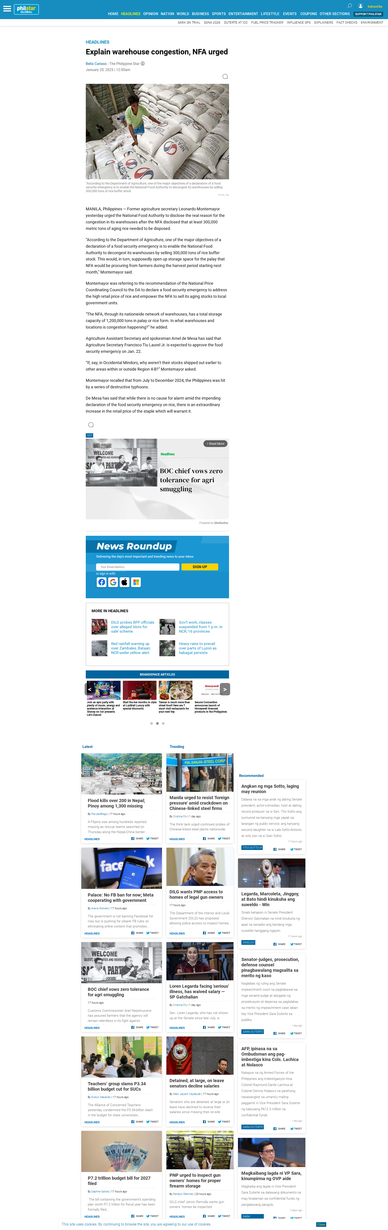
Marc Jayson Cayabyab (187, 1094)
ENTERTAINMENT (243, 14)
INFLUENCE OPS (299, 22)
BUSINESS (200, 14)
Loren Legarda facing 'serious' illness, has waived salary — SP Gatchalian (199, 991)
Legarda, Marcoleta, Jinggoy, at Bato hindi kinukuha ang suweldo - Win (270, 899)
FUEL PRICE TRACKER (267, 22)
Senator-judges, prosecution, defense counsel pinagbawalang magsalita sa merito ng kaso (270, 967)
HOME (113, 14)
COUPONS (308, 14)
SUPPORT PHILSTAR (368, 14)
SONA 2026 (212, 22)
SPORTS (219, 14)
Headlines (97, 42)
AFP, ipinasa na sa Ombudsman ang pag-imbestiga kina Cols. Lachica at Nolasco (270, 1057)
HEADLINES (131, 14)
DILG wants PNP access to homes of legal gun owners (196, 894)
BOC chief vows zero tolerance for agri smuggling (118, 992)
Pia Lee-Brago (99, 814)
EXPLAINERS (323, 22)
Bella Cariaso (96, 64)
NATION (167, 14)
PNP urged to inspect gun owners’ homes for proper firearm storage (195, 1180)
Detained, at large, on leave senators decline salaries (197, 1083)
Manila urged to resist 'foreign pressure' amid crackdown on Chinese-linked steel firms (199, 803)
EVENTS (290, 14)
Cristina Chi (180, 816)
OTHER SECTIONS (335, 14)
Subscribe (375, 6)
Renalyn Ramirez (183, 1194)
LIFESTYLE (270, 14)
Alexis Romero (100, 908)
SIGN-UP (200, 567)
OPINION (150, 14)
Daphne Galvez (100, 1191)
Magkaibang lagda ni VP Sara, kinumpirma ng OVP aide (271, 1175)
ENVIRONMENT (372, 22)
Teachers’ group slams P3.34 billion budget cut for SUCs (117, 1086)
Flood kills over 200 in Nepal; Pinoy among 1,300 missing (116, 803)
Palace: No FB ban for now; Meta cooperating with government (121, 897)
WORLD (183, 14)
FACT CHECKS (347, 22)
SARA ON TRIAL (189, 22)
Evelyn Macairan (101, 1097)
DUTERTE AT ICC (236, 22)
